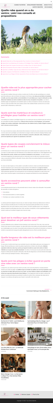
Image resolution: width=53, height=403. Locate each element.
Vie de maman (48, 7)
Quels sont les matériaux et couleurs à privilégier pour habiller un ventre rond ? (26, 63)
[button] (51, 1)
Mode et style (48, 4)
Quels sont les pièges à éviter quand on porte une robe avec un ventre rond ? (25, 74)
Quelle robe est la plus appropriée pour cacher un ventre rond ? (21, 61)
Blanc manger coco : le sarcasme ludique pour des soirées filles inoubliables (11, 375)
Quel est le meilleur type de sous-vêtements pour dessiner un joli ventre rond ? (26, 69)
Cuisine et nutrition (19, 4)
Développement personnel (34, 4)
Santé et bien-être (38, 7)
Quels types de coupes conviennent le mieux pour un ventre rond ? (22, 65)
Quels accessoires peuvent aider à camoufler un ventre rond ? (21, 67)
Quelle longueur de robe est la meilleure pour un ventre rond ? (21, 71)
